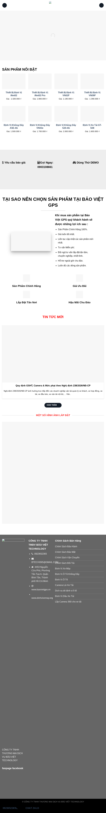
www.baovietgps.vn (41, 589)
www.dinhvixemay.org (42, 598)
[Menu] (4, 5)
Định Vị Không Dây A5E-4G (14, 126)
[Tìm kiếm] (101, 5)
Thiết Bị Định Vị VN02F (66, 94)
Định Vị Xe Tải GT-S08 (92, 126)
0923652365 (9, 808)
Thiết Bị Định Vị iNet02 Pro (40, 94)
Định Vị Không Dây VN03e (40, 126)
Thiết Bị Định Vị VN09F (92, 94)
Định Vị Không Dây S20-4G (66, 126)
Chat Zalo (32, 808)
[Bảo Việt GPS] (53, 5)
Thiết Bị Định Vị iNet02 (14, 94)
